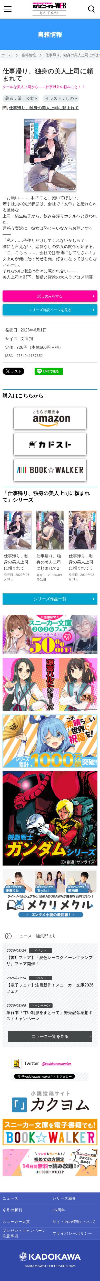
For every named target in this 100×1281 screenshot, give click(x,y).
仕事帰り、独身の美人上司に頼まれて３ (81, 562)
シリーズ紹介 (64, 1198)
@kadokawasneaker (56, 1063)
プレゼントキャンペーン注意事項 (24, 1233)
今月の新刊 (12, 1210)
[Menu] (8, 9)
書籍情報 (29, 55)
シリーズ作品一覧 (50, 599)
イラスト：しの (59, 98)
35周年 (59, 1210)
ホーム (6, 55)
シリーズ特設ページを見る (50, 310)
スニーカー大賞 (16, 1222)
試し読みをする (50, 296)
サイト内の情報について (74, 1222)
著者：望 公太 (19, 98)
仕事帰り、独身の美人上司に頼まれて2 (48, 562)
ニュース (10, 1198)
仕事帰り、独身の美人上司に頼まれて (44, 108)
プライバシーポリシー (72, 1233)
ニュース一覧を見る (50, 1036)
